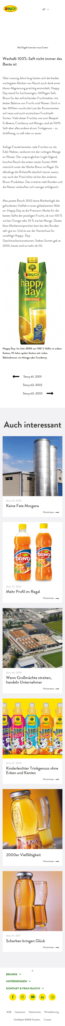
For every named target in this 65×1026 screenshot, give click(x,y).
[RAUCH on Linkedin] (42, 997)
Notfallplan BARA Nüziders (27, 1019)
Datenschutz (35, 1012)
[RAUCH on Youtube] (32, 997)
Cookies (47, 1019)
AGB (8, 1012)
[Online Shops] (52, 997)
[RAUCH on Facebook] (12, 997)
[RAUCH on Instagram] (22, 997)
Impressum (20, 1012)
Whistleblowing (51, 1012)
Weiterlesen (49, 512)
